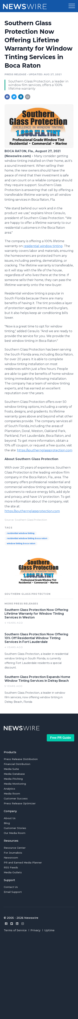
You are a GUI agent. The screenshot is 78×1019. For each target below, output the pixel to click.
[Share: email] (28, 97)
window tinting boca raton (21, 543)
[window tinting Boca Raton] (39, 147)
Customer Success (16, 798)
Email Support (13, 891)
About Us (10, 818)
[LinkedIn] (17, 923)
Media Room (12, 793)
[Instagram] (22, 923)
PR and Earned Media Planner (23, 862)
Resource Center (15, 847)
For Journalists (13, 852)
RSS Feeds (11, 867)
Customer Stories (15, 828)
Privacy (35, 930)
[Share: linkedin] (21, 97)
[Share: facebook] (7, 97)
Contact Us (11, 886)
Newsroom (11, 857)
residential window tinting (20, 533)
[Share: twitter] (14, 97)
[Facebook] (6, 923)
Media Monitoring (15, 783)
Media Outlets (13, 872)
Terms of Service (15, 930)
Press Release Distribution (21, 759)
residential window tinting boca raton (27, 538)
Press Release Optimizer (20, 803)
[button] (72, 6)
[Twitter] (11, 923)
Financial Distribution (17, 763)
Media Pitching (13, 778)
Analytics (9, 788)
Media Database (14, 773)
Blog (7, 823)
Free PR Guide (60, 737)
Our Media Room (14, 832)
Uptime (49, 930)
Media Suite (11, 768)
